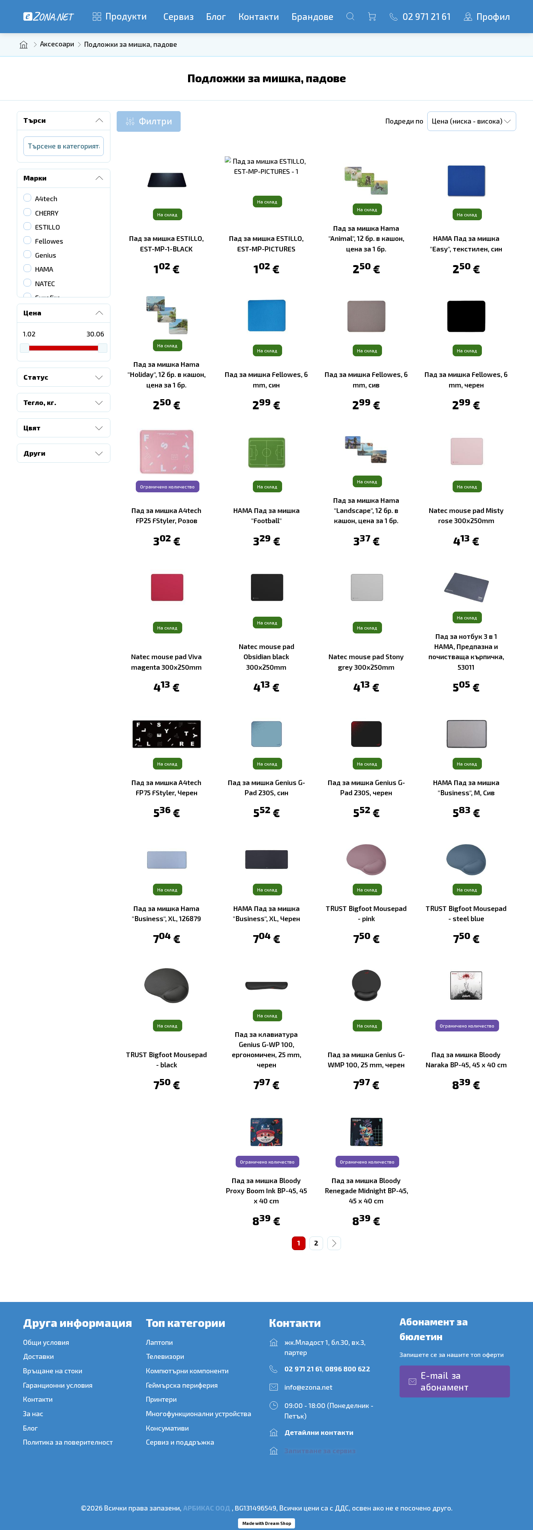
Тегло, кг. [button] (39, 402)
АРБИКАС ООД (206, 1508)
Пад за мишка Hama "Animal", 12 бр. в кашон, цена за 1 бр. (366, 238)
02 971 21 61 (303, 1369)
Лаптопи (159, 1342)
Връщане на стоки (52, 1371)
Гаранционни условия (57, 1385)
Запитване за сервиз (319, 1451)
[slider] (24, 348)
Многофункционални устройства (198, 1414)
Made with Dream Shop (266, 1523)
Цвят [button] (32, 428)
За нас (33, 1414)
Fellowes (49, 241)
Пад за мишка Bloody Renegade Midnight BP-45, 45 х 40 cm (366, 1190)
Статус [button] (35, 377)
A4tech (46, 199)
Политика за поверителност (68, 1442)
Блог (216, 16)
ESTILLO (47, 227)
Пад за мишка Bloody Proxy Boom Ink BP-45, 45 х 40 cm (266, 1190)
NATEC (45, 283)
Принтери (161, 1399)
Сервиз (178, 16)
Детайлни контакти (319, 1432)
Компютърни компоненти (187, 1371)
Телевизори (165, 1356)
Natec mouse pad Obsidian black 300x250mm (266, 656)
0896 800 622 (347, 1369)
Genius (45, 255)
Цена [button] (32, 313)
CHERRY (47, 213)
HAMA (44, 269)
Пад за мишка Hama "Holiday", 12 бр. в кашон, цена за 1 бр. (167, 374)
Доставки (38, 1356)
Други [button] (34, 453)
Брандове (312, 16)
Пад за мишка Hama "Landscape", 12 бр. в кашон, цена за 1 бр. (366, 510)
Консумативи (167, 1428)
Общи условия (46, 1342)
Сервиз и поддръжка (180, 1442)
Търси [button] (34, 120)
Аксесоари (57, 44)
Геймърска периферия (182, 1385)
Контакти (258, 16)
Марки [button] (34, 178)
